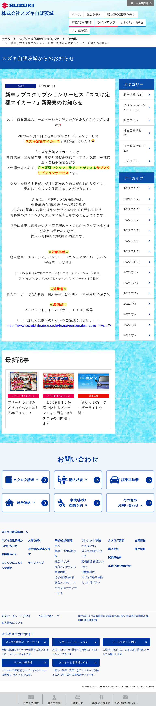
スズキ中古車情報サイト (73, 662)
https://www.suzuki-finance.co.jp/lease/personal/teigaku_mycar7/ (58, 325)
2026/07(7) (132, 199)
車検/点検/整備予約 (119, 565)
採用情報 (140, 548)
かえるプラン (90, 545)
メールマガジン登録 (124, 641)
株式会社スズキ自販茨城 (28, 13)
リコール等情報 (23, 662)
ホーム (6, 38)
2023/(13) (131, 293)
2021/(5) (130, 314)
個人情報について (12, 622)
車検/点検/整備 (63, 540)
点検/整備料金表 (64, 577)
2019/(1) (130, 335)
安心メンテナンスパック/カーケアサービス (66, 588)
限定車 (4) (131, 120)
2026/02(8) (132, 251)
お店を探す (34, 540)
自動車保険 (88, 572)
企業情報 (140, 540)
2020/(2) (130, 324)
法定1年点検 (62, 561)
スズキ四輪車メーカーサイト (23, 641)
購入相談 (113, 548)
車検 (57, 545)
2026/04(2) (132, 230)
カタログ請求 (116, 540)
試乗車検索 (114, 557)
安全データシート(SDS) (16, 616)
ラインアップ (36, 562)
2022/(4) (130, 303)
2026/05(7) (132, 219)
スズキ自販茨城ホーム (15, 531)
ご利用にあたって (49, 616)
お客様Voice (9, 554)
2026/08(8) (132, 188)
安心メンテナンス (65, 566)
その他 (72, 38)
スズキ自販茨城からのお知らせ (39, 38)
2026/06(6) (132, 209)
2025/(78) (131, 272)
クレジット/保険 (91, 540)
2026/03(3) (132, 240)
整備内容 (60, 572)
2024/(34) (131, 282)
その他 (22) (132, 160)
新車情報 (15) (133, 94)
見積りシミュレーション (73, 641)
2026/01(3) (132, 261)
